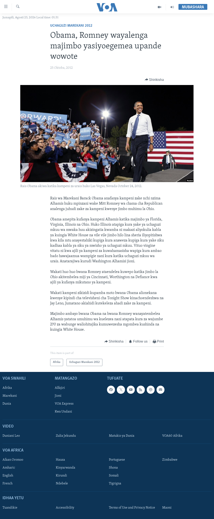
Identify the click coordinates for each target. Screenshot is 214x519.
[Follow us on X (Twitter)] (121, 390)
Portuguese (117, 459)
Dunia (7, 403)
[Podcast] (151, 390)
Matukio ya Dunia (121, 435)
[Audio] (172, 7)
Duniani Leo (11, 435)
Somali (114, 475)
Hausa (60, 459)
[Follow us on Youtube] (131, 390)
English (8, 475)
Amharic (9, 467)
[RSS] (141, 390)
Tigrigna (115, 483)
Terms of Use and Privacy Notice (132, 507)
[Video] (159, 7)
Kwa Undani (63, 411)
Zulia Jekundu (66, 435)
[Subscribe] (160, 390)
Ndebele (62, 483)
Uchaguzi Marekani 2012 (71, 26)
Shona (113, 467)
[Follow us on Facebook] (111, 390)
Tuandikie (10, 507)
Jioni (58, 396)
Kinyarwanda (65, 467)
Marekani (10, 396)
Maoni (167, 507)
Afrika (7, 388)
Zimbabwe (169, 459)
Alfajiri (60, 388)
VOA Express (64, 403)
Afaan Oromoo (13, 459)
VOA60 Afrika (172, 435)
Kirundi (61, 475)
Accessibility (65, 507)
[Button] (154, 80)
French (8, 483)
